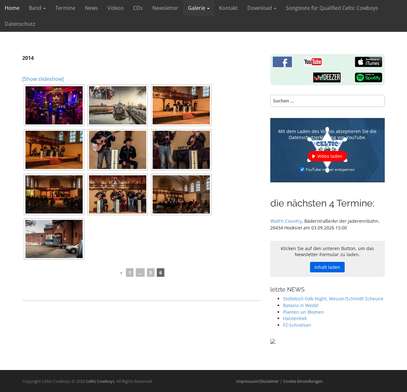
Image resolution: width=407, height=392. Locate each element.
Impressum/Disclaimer (258, 381)
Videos (115, 7)
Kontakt (228, 7)
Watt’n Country (286, 221)
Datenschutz (20, 23)
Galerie (197, 7)
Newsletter (165, 7)
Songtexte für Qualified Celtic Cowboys (332, 7)
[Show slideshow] (43, 78)
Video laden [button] (329, 156)
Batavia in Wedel (301, 305)
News (91, 7)
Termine (65, 7)
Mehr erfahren (327, 143)
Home (12, 7)
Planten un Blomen (303, 312)
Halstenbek (295, 318)
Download (260, 7)
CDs (138, 7)
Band (36, 7)
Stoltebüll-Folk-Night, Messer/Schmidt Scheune (333, 299)
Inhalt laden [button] (327, 267)
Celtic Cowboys (100, 381)
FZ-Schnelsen (297, 325)
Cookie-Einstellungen (303, 381)
